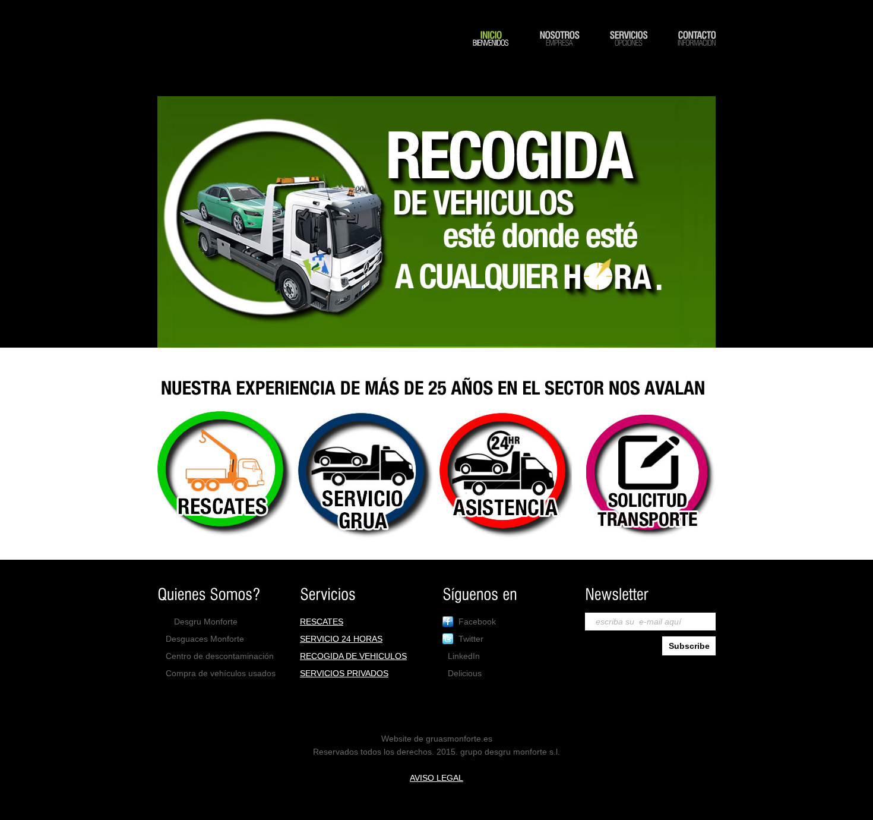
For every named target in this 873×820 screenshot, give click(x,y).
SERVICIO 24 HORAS (341, 639)
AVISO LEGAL (436, 778)
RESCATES (321, 621)
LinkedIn (464, 656)
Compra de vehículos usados (221, 673)
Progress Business (294, 64)
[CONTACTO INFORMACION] (697, 52)
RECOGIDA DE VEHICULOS (353, 656)
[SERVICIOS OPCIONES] (628, 52)
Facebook (477, 621)
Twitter (470, 639)
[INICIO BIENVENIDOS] (491, 52)
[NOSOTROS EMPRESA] (559, 52)
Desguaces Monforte (205, 639)
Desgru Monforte (206, 621)
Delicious (465, 673)
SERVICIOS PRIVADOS (344, 673)
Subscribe (689, 646)
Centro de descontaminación (220, 656)
